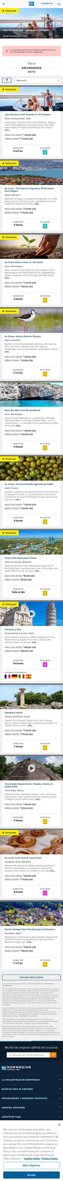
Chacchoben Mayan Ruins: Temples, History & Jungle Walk (29, 785)
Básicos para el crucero (17, 1089)
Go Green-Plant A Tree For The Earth (24, 262)
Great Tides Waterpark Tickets (21, 558)
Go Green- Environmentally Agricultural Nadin (29, 484)
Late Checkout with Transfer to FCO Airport (26, 30)
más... (8, 129)
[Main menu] (3, 4)
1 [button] (45, 152)
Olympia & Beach (14, 712)
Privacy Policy (49, 1158)
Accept (31, 1175)
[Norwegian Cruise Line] (31, 4)
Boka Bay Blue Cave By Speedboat (22, 410)
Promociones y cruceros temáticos (24, 1098)
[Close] (59, 1124)
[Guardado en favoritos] (59, 107)
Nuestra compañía (13, 1107)
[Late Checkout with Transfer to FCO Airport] (31, 23)
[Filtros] (6, 80)
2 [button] (45, 300)
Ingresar (47, 3)
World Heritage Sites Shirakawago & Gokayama (30, 929)
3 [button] (45, 664)
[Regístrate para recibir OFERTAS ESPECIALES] (53, 1054)
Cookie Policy (32, 1158)
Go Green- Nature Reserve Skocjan (23, 336)
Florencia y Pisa (13, 629)
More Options (31, 1165)
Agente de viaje (11, 1116)
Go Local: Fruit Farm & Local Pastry (23, 857)
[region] (31, 1150)
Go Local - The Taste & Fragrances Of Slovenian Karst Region (29, 189)
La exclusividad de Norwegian (21, 1079)
